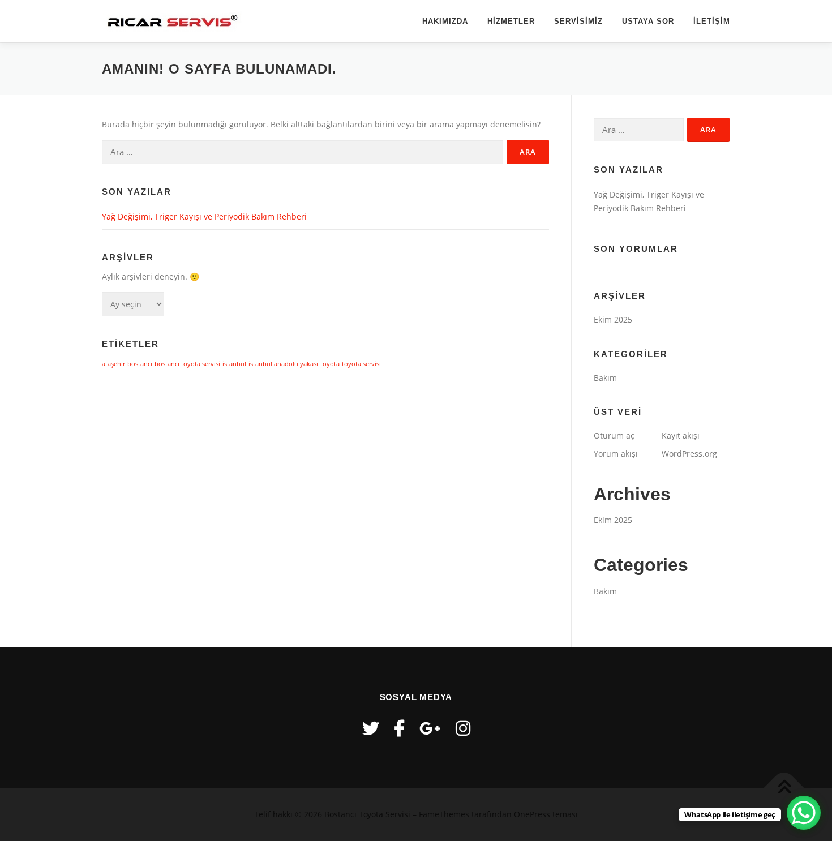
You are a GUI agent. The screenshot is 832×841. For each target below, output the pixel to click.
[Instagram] (463, 728)
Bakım (605, 377)
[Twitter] (370, 728)
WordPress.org (689, 453)
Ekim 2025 (613, 319)
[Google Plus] (430, 728)
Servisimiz (578, 21)
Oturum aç (614, 435)
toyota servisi (361, 364)
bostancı (139, 364)
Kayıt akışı (681, 435)
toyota (330, 364)
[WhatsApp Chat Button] (804, 813)
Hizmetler (511, 21)
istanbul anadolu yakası (283, 364)
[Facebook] (399, 728)
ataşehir (113, 364)
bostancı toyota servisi (187, 364)
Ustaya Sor (648, 21)
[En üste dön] (784, 787)
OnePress (532, 814)
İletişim (711, 21)
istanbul (234, 364)
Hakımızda (445, 21)
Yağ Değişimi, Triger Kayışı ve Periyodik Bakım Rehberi (204, 216)
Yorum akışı (616, 453)
